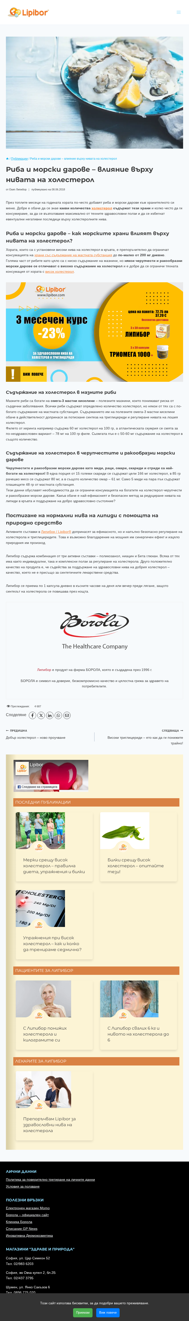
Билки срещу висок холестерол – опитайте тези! (136, 865)
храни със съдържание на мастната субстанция (73, 255)
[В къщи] (7, 158)
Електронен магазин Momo (28, 1208)
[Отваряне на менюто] (178, 12)
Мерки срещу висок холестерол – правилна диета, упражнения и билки (54, 865)
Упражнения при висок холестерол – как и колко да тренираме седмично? (52, 943)
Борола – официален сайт (27, 1215)
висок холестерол (59, 271)
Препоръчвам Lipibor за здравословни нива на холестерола (49, 1124)
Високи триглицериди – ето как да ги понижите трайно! (145, 737)
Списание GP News (21, 1229)
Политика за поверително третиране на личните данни (50, 1179)
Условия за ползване (23, 1186)
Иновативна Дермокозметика (29, 1235)
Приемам (83, 1312)
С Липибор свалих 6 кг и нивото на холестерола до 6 (138, 1034)
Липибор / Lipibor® (56, 532)
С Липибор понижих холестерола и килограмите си (45, 1034)
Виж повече (108, 1312)
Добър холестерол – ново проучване (35, 734)
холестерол (102, 208)
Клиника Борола (19, 1222)
